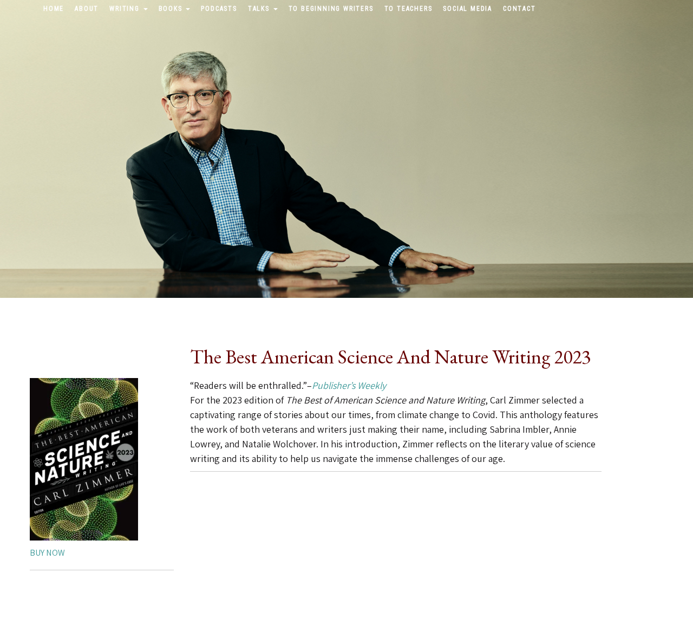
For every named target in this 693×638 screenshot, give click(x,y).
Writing (125, 8)
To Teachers (408, 8)
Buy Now (47, 552)
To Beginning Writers (331, 8)
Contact (519, 8)
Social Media (467, 8)
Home (53, 8)
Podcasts (219, 8)
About (87, 8)
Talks (260, 8)
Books (172, 8)
